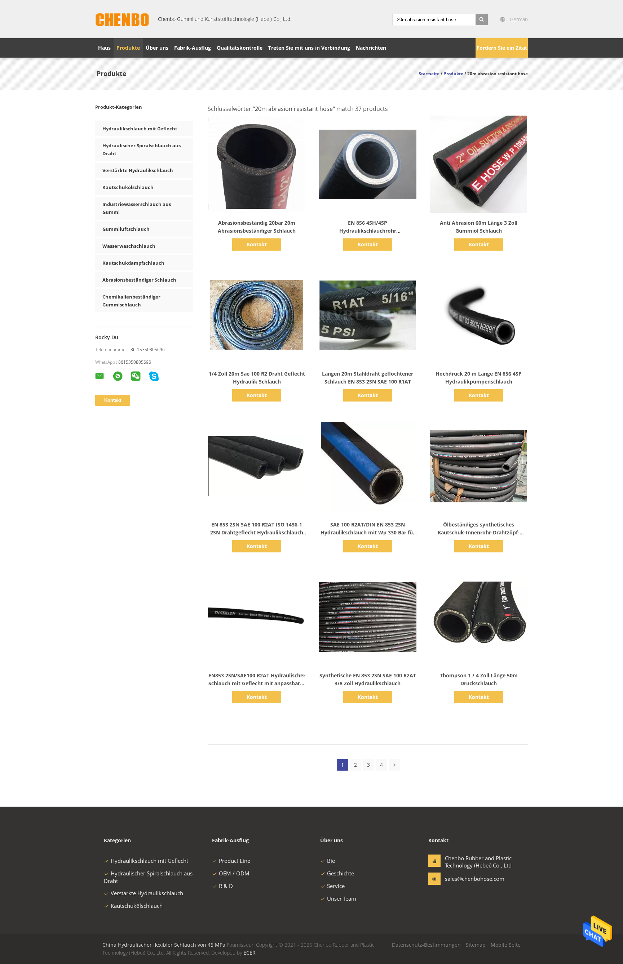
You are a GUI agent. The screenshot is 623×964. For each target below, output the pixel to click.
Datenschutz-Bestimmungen (426, 944)
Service (336, 885)
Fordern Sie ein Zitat (502, 47)
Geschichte (340, 873)
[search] (482, 19)
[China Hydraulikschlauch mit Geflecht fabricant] (122, 19)
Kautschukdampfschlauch (133, 263)
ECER (249, 952)
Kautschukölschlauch (128, 187)
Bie (331, 860)
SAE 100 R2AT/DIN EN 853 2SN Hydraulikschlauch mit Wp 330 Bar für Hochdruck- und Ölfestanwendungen (368, 532)
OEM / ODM (234, 873)
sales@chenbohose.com (467, 878)
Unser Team (341, 898)
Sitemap (476, 944)
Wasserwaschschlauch (128, 246)
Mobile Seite (506, 944)
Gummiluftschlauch (126, 229)
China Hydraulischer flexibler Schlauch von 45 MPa (163, 944)
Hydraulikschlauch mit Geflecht (139, 128)
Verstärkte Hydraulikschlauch (137, 170)
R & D (226, 885)
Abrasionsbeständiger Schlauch (139, 280)
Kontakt (257, 244)
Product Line (234, 860)
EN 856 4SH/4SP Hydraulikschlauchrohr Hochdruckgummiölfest (367, 230)
